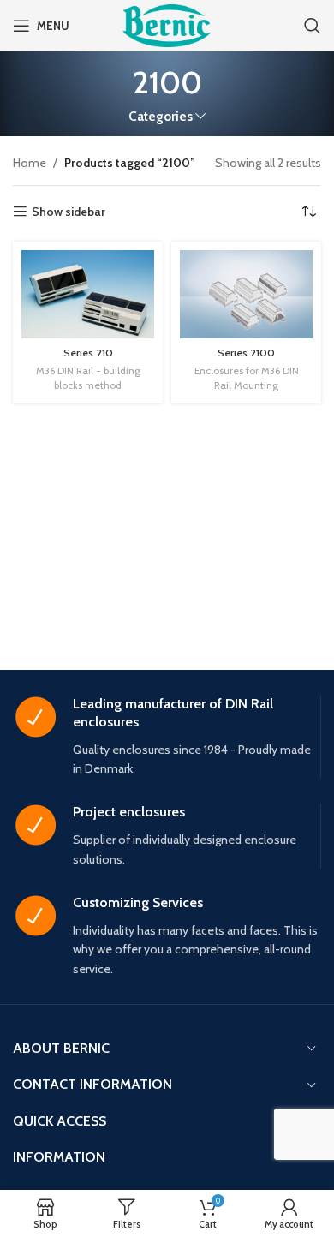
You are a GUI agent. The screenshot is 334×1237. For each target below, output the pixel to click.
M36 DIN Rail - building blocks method (88, 377)
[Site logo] (167, 24)
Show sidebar (68, 212)
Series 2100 (246, 352)
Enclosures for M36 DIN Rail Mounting (246, 377)
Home (29, 162)
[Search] (312, 26)
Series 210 (88, 352)
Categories (160, 116)
